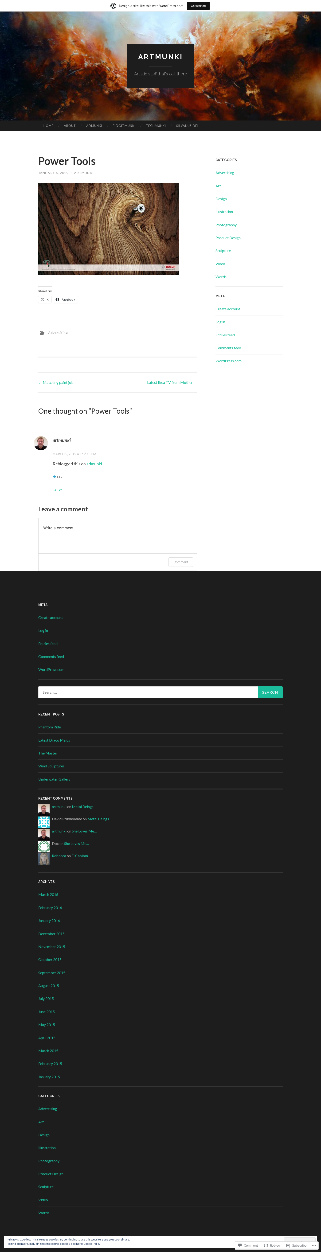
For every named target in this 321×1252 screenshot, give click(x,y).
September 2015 (51, 972)
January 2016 (49, 920)
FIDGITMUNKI (124, 126)
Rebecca (59, 855)
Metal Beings (83, 806)
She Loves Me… (84, 831)
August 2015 (48, 985)
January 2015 (49, 1076)
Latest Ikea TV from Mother (172, 382)
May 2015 (46, 1024)
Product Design (228, 237)
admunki (94, 463)
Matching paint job (56, 382)
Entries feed (225, 335)
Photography (226, 224)
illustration (224, 211)
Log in (220, 321)
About (70, 126)
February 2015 (50, 1063)
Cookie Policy (91, 1243)
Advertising (58, 332)
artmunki (160, 57)
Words (221, 276)
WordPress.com (228, 360)
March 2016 (48, 894)
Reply (57, 489)
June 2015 (46, 1011)
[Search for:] (160, 692)
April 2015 (46, 1037)
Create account (227, 309)
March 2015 (48, 1050)
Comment (180, 562)
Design (221, 198)
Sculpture (223, 250)
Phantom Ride (49, 727)
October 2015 (50, 959)
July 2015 (46, 998)
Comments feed (228, 348)
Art (218, 185)
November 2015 (51, 946)
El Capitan (79, 855)
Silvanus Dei (187, 126)
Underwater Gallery (54, 779)
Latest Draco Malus (54, 740)
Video (220, 263)
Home (48, 126)
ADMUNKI (94, 126)
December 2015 (51, 933)
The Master (47, 753)
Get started (198, 6)
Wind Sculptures (51, 766)
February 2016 (50, 907)
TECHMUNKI (156, 126)
